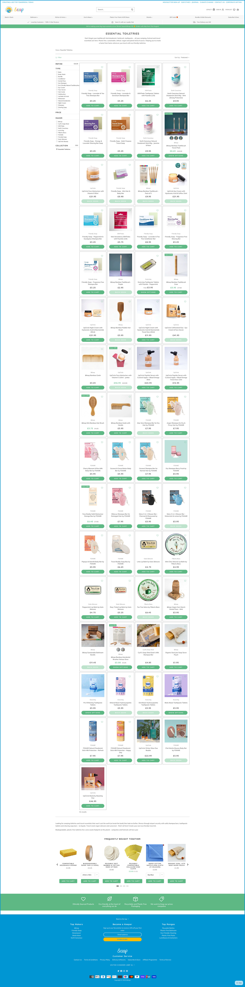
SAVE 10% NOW (105, 506)
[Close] (154, 462)
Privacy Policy (102, 520)
